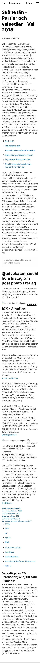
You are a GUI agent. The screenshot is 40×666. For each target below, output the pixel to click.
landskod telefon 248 (10, 516)
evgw (7, 524)
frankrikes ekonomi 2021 (12, 511)
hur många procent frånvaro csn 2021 (17, 521)
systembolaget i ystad (11, 518)
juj (6, 533)
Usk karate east (12, 557)
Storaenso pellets (13, 547)
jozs (7, 528)
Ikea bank (9, 552)
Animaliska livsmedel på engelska (20, 150)
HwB (7, 542)
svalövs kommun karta (11, 513)
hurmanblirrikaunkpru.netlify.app (18, 3)
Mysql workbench (10, 378)
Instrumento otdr (13, 146)
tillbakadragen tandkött (11, 508)
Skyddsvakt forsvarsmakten (18, 159)
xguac (8, 537)
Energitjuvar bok (9, 435)
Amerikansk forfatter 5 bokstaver (20, 561)
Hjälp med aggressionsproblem (19, 155)
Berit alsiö (9, 141)
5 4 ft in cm (7, 503)
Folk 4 (8, 566)
